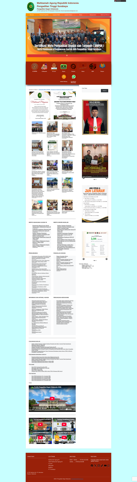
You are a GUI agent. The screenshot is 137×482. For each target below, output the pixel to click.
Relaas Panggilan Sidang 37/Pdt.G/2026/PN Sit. (62, 257)
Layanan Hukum (68, 14)
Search (104, 90)
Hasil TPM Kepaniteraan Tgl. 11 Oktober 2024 (41, 380)
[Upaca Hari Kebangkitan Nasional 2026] (52, 183)
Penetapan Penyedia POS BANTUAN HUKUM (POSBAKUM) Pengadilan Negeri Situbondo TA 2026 (41, 257)
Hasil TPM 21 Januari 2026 (37, 370)
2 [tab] (63, 55)
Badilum (50, 467)
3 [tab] (65, 55)
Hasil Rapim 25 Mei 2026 (37, 369)
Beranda (32, 14)
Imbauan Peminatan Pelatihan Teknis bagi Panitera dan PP (65, 234)
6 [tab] (70, 55)
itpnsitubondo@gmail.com (77, 478)
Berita (80, 14)
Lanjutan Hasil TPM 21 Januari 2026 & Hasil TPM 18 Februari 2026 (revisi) (47, 371)
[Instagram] (98, 465)
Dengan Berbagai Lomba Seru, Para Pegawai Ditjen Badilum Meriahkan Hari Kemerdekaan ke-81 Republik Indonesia (66, 246)
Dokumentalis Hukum (36, 332)
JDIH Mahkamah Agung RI (55, 461)
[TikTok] (102, 465)
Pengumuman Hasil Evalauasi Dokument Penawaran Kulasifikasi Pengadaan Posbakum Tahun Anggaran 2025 (40, 290)
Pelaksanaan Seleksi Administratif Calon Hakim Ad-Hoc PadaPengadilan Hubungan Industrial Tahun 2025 (40, 278)
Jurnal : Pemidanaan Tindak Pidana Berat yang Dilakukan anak (40, 310)
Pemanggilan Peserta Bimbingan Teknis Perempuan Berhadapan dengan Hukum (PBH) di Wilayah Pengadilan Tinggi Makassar (52, 352)
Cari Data (84, 88)
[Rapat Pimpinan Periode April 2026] (67, 205)
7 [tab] (72, 55)
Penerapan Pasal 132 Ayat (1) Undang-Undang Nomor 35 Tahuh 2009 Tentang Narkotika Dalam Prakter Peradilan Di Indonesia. (39, 302)
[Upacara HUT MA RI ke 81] (37, 126)
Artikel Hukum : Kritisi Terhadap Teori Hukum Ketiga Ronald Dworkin (40, 317)
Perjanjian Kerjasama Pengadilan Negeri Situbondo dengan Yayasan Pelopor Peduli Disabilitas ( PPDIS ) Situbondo (64, 317)
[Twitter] (95, 465)
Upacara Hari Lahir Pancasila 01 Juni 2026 (68, 172)
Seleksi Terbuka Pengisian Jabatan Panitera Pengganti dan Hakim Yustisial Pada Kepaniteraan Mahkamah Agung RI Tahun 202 (66, 228)
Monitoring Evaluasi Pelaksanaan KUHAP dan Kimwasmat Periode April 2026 (53, 212)
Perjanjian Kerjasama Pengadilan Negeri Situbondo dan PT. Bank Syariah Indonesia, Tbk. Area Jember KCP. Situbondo (65, 313)
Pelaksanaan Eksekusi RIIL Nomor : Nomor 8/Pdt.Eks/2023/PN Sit (67, 190)
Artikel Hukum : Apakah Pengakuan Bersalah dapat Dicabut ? (40, 320)
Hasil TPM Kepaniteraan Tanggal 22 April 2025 (41, 379)
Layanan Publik (56, 14)
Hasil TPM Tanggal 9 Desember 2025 (39, 367)
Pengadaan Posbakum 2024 (39, 286)
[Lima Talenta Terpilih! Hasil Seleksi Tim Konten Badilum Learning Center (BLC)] (52, 145)
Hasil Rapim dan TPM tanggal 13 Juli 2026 (40, 368)
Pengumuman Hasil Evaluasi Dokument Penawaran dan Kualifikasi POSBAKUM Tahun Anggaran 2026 (39, 265)
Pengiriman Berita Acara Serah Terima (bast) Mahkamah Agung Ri (41, 226)
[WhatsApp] (109, 465)
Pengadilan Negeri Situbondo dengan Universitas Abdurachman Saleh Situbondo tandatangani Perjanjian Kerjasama (68, 154)
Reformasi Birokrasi (105, 14)
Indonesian (118, 0)
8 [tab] (74, 55)
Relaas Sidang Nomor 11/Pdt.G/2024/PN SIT (62, 269)
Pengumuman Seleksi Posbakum (40, 284)
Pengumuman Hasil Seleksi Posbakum (39, 282)
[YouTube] (105, 465)
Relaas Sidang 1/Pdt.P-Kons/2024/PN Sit (65, 266)
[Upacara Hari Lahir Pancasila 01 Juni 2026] (67, 165)
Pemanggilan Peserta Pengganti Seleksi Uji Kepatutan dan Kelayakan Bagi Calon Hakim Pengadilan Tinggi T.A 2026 (52, 350)
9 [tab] (75, 55)
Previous (29, 38)
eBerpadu (50, 465)
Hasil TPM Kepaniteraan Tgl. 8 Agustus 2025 (41, 378)
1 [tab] (61, 55)
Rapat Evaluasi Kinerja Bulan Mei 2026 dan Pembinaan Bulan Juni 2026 (53, 173)
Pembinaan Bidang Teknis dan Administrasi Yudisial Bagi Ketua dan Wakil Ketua (38, 173)
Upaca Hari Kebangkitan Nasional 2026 (53, 189)
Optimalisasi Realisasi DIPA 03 (65, 237)
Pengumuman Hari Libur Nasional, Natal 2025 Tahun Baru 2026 (41, 261)
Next (108, 38)
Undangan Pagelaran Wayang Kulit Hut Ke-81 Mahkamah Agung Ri (41, 230)
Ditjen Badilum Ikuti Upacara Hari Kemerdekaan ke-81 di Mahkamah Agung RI (66, 241)
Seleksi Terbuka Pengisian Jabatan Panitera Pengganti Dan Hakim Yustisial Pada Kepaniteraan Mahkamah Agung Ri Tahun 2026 (41, 236)
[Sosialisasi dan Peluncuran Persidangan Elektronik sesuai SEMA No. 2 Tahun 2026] (52, 126)
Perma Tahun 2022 (36, 330)
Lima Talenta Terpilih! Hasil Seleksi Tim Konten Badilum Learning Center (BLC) (53, 153)
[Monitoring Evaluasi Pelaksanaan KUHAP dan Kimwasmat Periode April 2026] (52, 205)
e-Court (50, 463)
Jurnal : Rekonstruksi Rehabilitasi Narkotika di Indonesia (39, 306)
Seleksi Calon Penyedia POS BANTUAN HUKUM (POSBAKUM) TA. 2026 (41, 270)
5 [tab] (68, 55)
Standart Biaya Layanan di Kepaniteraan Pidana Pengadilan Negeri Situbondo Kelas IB (39, 327)
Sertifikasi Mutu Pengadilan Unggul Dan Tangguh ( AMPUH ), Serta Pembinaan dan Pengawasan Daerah (69, 135)
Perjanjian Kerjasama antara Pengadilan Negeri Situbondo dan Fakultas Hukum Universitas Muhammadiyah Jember (64, 322)
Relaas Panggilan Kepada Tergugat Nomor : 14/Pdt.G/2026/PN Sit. (64, 260)
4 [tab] (66, 55)
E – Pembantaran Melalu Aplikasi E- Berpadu (40, 323)
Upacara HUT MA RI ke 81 (39, 132)
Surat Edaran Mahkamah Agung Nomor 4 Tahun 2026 (40, 241)
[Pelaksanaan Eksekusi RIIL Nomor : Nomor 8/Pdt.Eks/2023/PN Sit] (67, 183)
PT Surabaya (51, 469)
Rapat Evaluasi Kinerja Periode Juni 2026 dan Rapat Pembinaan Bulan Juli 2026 (38, 153)
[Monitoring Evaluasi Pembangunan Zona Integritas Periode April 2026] (37, 205)
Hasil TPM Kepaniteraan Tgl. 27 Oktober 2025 (41, 377)
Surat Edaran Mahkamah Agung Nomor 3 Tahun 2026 (40, 245)
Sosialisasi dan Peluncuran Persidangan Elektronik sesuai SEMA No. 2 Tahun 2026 (53, 134)
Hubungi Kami (93, 14)
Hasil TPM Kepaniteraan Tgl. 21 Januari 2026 (41, 376)
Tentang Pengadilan (44, 14)
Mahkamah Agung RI (53, 459)
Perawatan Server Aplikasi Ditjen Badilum (40, 274)
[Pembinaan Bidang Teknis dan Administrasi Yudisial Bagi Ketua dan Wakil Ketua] (37, 165)
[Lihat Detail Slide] (95, 160)
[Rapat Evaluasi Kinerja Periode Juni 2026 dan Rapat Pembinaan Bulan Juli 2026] (37, 145)
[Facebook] (92, 465)
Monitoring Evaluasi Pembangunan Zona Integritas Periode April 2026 (38, 212)
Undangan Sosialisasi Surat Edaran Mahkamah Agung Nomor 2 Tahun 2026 (47, 348)
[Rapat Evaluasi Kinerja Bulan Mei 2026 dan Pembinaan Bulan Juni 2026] (52, 165)
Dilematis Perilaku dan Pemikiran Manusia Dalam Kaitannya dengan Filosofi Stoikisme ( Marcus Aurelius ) (40, 313)
